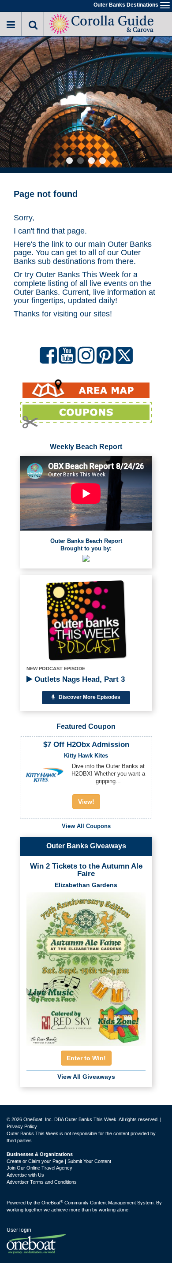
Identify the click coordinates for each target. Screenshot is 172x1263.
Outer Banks (130, 244)
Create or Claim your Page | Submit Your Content (59, 1161)
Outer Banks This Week (78, 274)
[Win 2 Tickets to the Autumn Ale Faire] (86, 966)
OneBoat (52, 1202)
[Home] (102, 23)
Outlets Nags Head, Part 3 (78, 679)
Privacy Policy (22, 1126)
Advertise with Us (25, 1175)
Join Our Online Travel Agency (39, 1167)
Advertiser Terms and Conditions (42, 1182)
